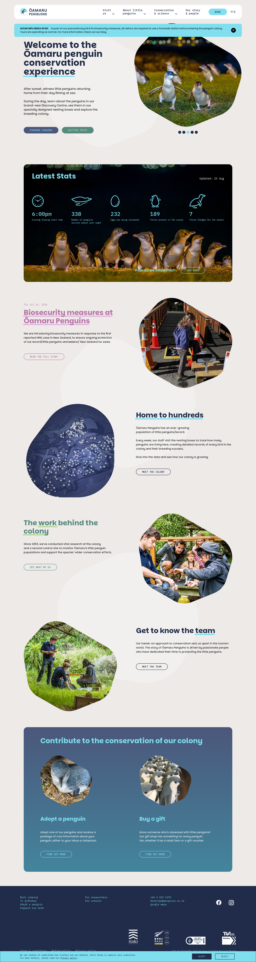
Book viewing (29, 897)
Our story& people (193, 12)
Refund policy (61, 950)
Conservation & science (164, 12)
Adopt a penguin (31, 904)
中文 (233, 12)
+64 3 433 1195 (160, 897)
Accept (201, 956)
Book (218, 11)
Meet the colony (153, 471)
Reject (224, 956)
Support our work (32, 907)
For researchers (96, 897)
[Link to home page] (33, 11)
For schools (93, 900)
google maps (158, 904)
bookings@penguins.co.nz (167, 900)
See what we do (40, 567)
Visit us (107, 12)
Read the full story (44, 356)
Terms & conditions (33, 950)
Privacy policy (86, 950)
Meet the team (151, 666)
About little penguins (132, 12)
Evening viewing (41, 130)
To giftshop (28, 900)
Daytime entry (77, 130)
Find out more (56, 854)
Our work (193, 270)
